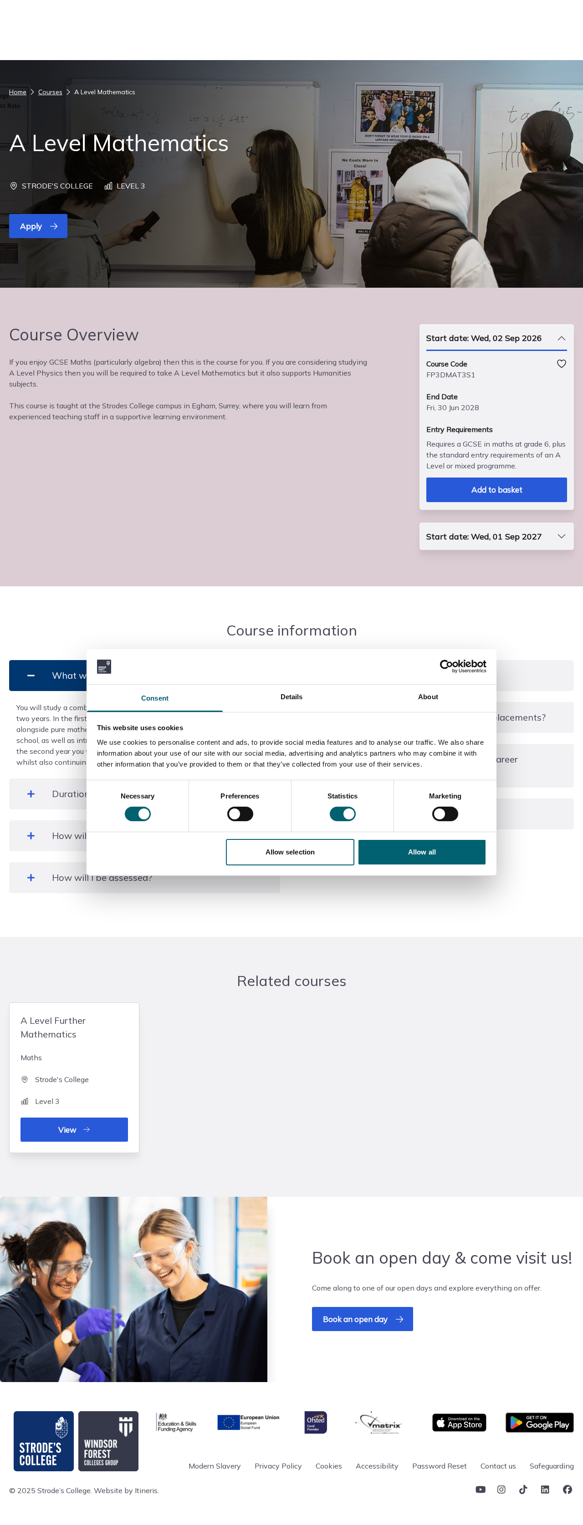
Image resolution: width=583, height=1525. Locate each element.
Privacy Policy (278, 1465)
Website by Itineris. (126, 1490)
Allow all (422, 852)
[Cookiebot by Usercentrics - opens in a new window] (446, 666)
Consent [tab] (155, 698)
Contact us (498, 1465)
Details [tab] (292, 697)
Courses (50, 92)
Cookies (329, 1465)
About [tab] (428, 697)
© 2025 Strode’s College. (50, 1490)
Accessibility (377, 1465)
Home (17, 92)
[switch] (240, 814)
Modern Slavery (215, 1465)
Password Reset (439, 1465)
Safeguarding (552, 1465)
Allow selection (290, 852)
